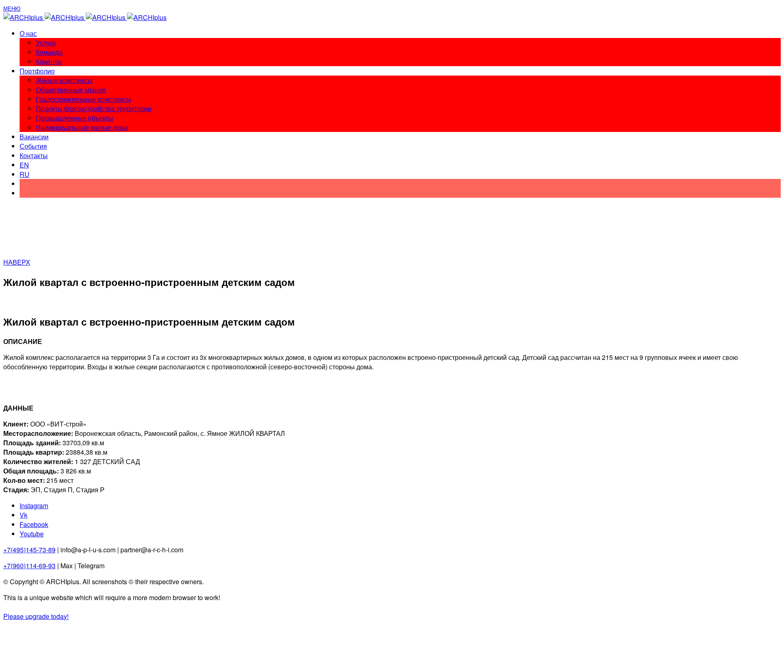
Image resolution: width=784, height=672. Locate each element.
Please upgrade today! (36, 616)
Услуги (46, 42)
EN (24, 165)
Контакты (34, 155)
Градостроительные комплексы (83, 99)
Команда (49, 52)
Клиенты (49, 61)
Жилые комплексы (64, 80)
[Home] (85, 17)
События (33, 146)
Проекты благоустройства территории (93, 108)
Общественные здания (71, 89)
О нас (28, 33)
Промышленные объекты (74, 118)
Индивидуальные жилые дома (82, 127)
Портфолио (37, 71)
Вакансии (34, 136)
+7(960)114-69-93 (29, 565)
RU (24, 174)
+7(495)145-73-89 (29, 549)
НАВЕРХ (16, 262)
